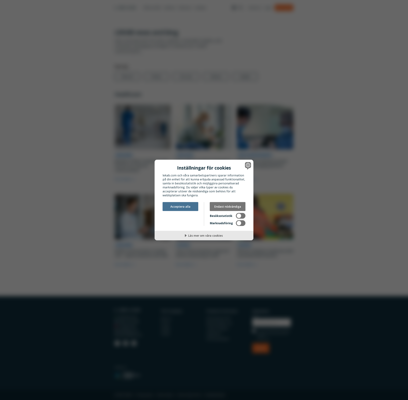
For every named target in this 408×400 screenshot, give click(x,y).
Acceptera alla (180, 206)
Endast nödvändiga (227, 206)
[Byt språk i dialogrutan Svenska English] (247, 166)
